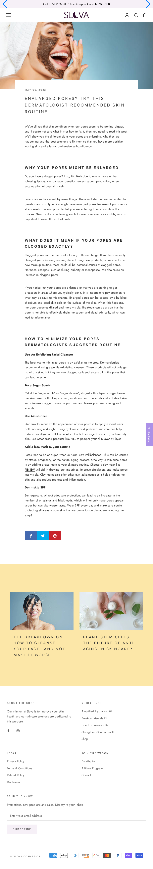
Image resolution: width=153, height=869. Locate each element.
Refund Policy (15, 775)
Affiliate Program (92, 768)
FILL (73, 439)
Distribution (88, 761)
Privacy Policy (15, 761)
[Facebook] (8, 730)
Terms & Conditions (19, 768)
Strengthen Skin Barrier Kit (98, 732)
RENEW (30, 469)
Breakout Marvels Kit (94, 718)
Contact (86, 775)
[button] (149, 434)
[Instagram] (18, 730)
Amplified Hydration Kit (96, 711)
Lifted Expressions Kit (95, 725)
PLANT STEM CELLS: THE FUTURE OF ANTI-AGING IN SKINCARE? (109, 643)
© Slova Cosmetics (25, 856)
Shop (84, 739)
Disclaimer (13, 782)
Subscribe (22, 829)
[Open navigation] (8, 15)
